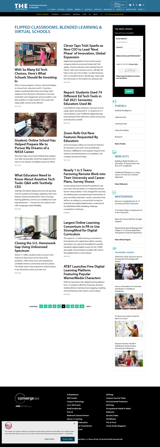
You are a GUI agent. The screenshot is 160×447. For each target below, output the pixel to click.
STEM (84, 14)
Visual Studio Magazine (116, 426)
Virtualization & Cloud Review (79, 426)
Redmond (110, 412)
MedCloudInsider (74, 408)
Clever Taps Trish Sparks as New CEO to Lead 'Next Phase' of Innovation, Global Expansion (84, 51)
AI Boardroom (72, 394)
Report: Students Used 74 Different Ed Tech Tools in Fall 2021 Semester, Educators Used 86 (83, 98)
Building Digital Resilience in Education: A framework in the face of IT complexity (127, 163)
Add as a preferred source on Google (119, 4)
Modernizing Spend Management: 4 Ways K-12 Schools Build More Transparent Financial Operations (129, 230)
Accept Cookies (67, 439)
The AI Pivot (111, 422)
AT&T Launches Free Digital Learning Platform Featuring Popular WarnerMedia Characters (84, 272)
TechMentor (111, 419)
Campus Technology (75, 401)
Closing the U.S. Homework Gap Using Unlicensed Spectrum (35, 247)
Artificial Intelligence (123, 110)
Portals (120, 106)
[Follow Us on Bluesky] (130, 5)
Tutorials (55, 14)
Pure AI (70, 412)
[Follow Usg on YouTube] (140, 5)
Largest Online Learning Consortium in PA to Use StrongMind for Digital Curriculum (82, 228)
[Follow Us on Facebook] (133, 5)
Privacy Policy (133, 64)
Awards (78, 9)
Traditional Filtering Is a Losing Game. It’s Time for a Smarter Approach (127, 174)
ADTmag (109, 394)
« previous (33, 306)
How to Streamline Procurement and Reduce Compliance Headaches (128, 288)
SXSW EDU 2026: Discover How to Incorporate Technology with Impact (128, 259)
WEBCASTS (122, 156)
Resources (108, 9)
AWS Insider (72, 398)
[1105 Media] (28, 418)
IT (101, 14)
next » (88, 306)
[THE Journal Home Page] (31, 6)
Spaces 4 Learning (74, 419)
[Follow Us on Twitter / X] (137, 5)
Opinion (70, 9)
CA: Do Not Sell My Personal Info (111, 439)
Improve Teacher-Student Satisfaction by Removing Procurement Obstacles (125, 345)
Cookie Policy (80, 439)
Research (88, 9)
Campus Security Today (116, 398)
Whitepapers (124, 196)
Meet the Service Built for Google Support (128, 220)
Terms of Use (93, 439)
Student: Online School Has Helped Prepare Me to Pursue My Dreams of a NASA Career (35, 146)
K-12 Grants (66, 14)
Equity (95, 14)
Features (61, 9)
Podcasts (98, 9)
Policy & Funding (122, 130)
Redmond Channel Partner (78, 415)
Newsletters (131, 9)
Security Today (112, 415)
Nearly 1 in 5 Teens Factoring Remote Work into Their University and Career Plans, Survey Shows (84, 176)
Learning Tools (121, 123)
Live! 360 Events (74, 405)
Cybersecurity (120, 117)
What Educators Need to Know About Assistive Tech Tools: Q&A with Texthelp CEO (35, 181)
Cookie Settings (49, 439)
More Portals (120, 143)
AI (89, 14)
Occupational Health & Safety (118, 408)
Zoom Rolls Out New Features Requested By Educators (81, 137)
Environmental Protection (117, 401)
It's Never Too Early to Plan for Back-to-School (127, 317)
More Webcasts (121, 184)
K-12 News (52, 9)
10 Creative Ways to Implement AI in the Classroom (128, 211)
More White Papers (123, 239)
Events (119, 9)
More (140, 9)
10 (82, 306)
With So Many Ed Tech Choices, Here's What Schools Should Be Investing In (36, 75)
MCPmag (110, 405)
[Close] (74, 423)
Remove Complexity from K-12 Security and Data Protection (127, 202)
